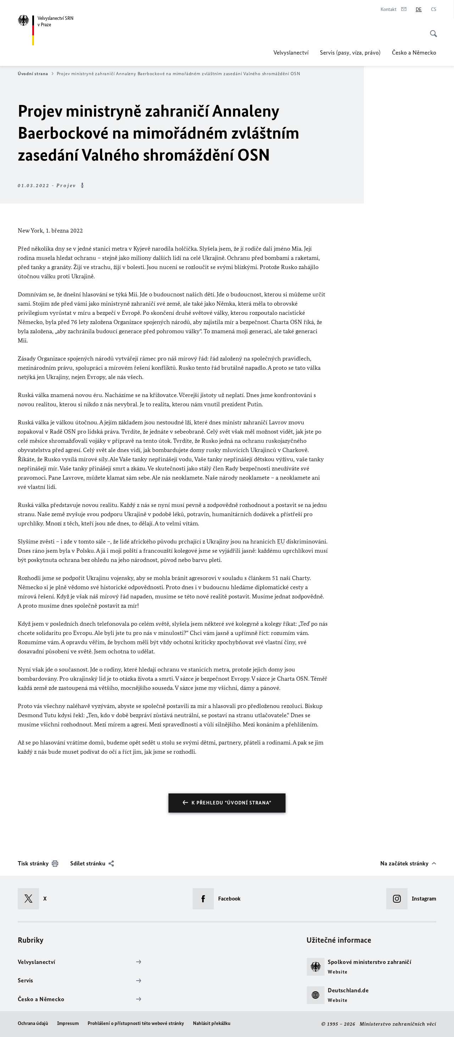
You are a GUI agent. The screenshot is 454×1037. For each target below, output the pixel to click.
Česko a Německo (414, 52)
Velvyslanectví (291, 52)
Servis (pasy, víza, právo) (350, 52)
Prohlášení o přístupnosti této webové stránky (136, 1023)
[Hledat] (431, 29)
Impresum (68, 1023)
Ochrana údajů (33, 1023)
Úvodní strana (33, 73)
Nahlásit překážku (212, 1023)
